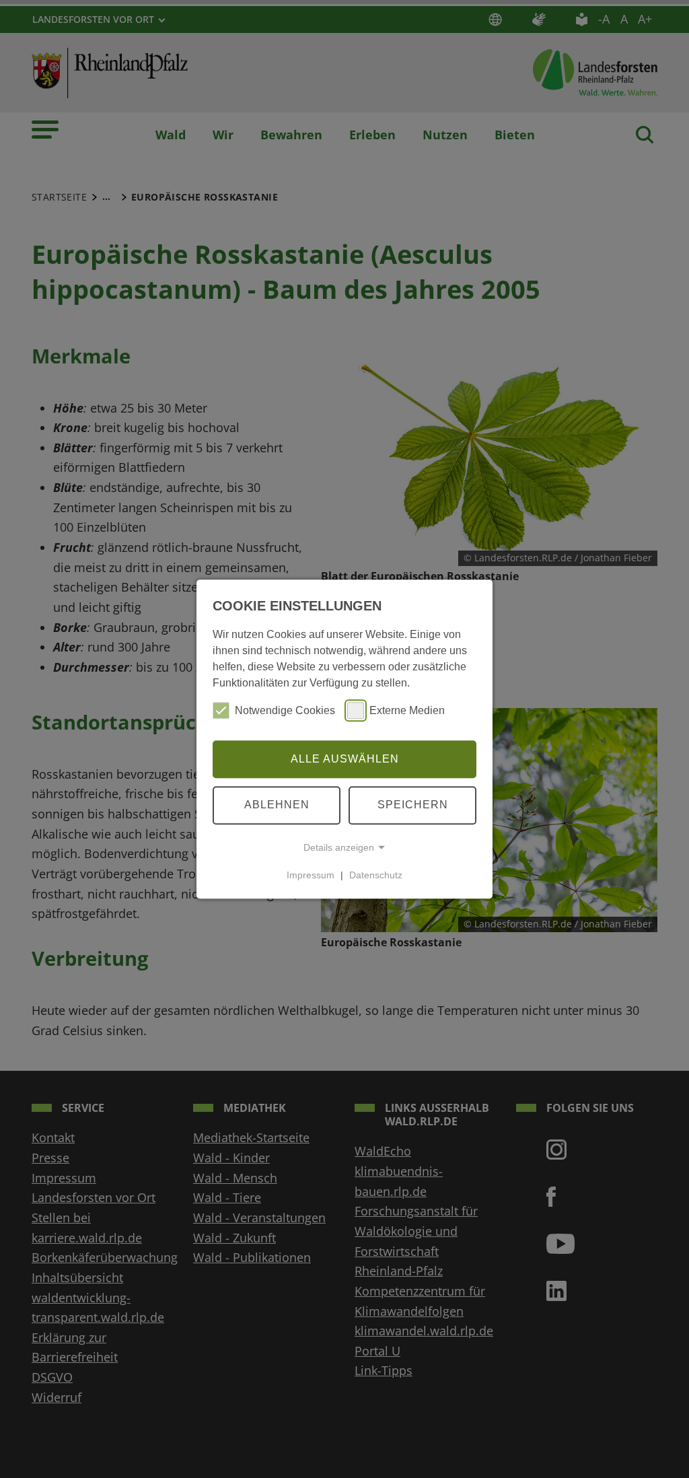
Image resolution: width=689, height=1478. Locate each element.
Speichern (412, 804)
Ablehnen (277, 804)
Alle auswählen (345, 759)
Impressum (310, 875)
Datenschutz (375, 875)
